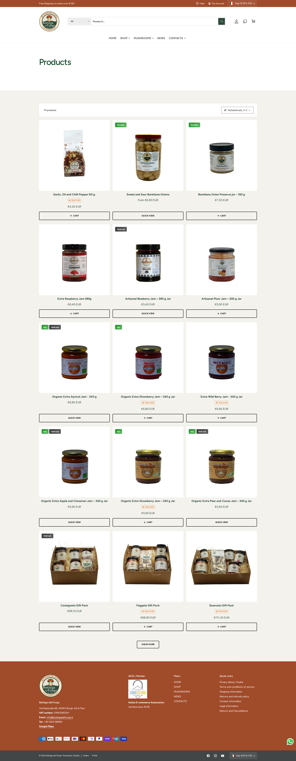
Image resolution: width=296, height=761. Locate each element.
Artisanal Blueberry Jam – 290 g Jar (148, 298)
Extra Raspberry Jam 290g (74, 298)
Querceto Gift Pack (221, 605)
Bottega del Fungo (53, 755)
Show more (148, 644)
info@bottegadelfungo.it (60, 717)
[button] (253, 21)
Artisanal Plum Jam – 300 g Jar (221, 298)
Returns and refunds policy (234, 696)
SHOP (123, 38)
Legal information (229, 706)
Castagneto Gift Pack (74, 605)
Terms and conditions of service (237, 686)
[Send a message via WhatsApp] (290, 742)
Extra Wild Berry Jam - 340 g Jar (222, 396)
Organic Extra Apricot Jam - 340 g (74, 396)
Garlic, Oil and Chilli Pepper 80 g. (74, 194)
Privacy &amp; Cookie (231, 682)
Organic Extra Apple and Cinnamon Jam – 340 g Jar (74, 501)
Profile (94, 755)
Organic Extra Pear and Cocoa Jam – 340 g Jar (222, 501)
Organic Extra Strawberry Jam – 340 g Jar (148, 396)
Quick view (148, 215)
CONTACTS (176, 38)
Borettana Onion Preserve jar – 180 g (221, 194)
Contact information (230, 701)
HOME (177, 682)
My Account (218, 3)
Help (202, 3)
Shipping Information (231, 691)
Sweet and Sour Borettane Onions (148, 194)
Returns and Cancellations (234, 710)
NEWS (177, 696)
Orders (86, 755)
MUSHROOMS (142, 38)
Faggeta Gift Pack (147, 605)
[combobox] (159, 21)
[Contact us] (245, 21)
